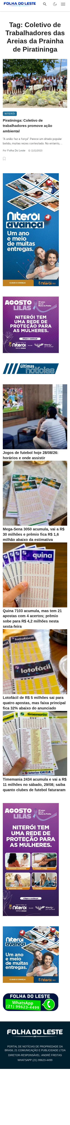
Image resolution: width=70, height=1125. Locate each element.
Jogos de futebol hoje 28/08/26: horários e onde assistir (30, 455)
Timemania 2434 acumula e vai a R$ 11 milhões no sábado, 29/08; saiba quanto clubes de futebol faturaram (34, 784)
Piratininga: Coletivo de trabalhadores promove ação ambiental (27, 125)
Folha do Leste (16, 150)
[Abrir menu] (63, 4)
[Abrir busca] (45, 4)
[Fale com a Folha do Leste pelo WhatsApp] (31, 1002)
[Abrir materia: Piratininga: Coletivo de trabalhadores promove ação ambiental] (35, 83)
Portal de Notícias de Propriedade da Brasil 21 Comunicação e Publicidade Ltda (35, 1048)
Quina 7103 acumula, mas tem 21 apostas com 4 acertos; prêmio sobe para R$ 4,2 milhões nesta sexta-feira (32, 619)
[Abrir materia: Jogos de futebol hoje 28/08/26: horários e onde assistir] (35, 416)
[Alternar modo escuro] (55, 4)
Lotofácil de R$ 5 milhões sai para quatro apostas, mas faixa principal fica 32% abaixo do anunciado (34, 703)
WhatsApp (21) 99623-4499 (35, 1060)
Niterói (10, 113)
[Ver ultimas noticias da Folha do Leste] (31, 368)
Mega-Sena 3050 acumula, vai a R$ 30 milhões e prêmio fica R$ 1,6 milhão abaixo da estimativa (33, 534)
